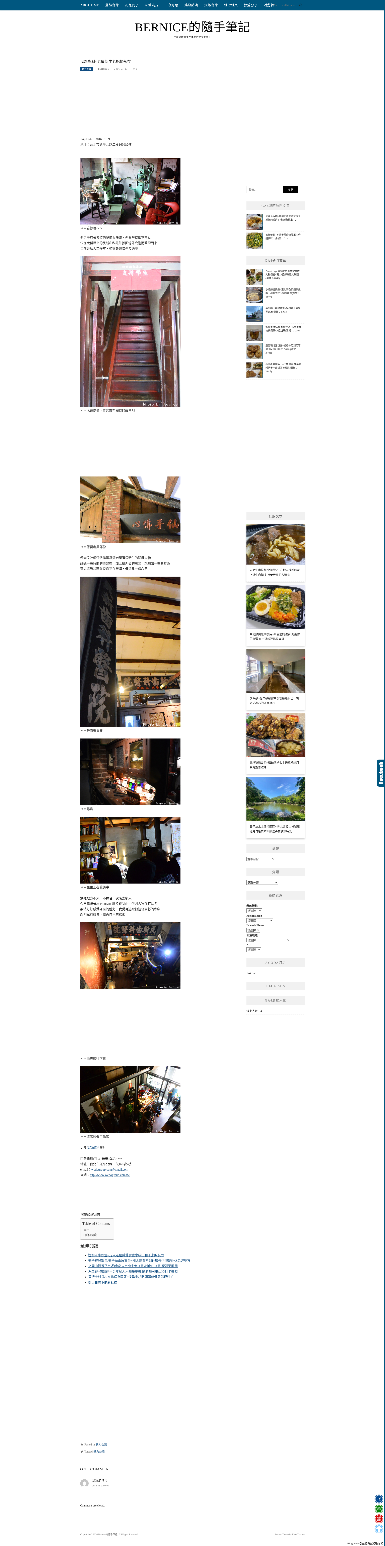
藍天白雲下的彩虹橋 (102, 1282)
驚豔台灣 (112, 5)
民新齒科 (93, 1147)
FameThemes (298, 1534)
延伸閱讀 (90, 1235)
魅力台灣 (86, 69)
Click (381, 773)
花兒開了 (132, 5)
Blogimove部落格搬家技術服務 (365, 1543)
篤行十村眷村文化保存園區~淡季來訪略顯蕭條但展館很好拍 (130, 1277)
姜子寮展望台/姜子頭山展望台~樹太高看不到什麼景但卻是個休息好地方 (139, 1260)
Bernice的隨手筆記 (192, 27)
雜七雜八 (231, 5)
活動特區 (271, 5)
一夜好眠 (171, 5)
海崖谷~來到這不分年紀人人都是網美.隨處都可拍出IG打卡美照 (133, 1271)
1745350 (251, 973)
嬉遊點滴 (191, 5)
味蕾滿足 (152, 5)
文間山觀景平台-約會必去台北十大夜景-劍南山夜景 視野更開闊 (133, 1266)
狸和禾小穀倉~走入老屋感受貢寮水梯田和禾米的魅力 (126, 1255)
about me (89, 5)
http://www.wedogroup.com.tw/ (110, 1175)
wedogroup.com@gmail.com (109, 1169)
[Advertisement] (158, 106)
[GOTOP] (378, 1529)
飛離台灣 (211, 5)
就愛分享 (251, 5)
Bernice (103, 69)
